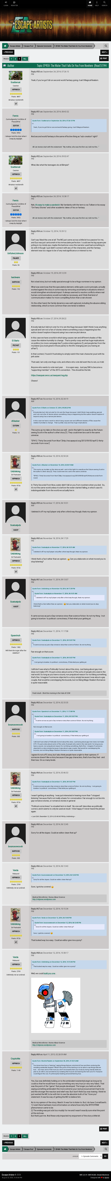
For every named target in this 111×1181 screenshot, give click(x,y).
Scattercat (15, 82)
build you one (49, 973)
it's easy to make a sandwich (47, 205)
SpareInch (15, 635)
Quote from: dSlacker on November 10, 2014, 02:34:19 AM (52, 465)
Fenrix (15, 116)
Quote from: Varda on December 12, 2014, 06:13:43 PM (51, 918)
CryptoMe (15, 1058)
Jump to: (76, 1156)
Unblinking (15, 471)
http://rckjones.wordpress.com (44, 899)
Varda (15, 870)
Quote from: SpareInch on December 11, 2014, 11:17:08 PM (53, 711)
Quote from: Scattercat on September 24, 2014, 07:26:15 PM (53, 121)
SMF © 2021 (92, 1175)
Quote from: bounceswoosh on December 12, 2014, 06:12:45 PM (55, 875)
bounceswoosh (15, 724)
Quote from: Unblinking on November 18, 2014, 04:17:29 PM (53, 589)
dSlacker (15, 421)
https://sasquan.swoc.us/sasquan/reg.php (49, 375)
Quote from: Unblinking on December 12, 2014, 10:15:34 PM (53, 962)
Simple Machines (103, 1175)
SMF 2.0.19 (83, 1175)
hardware (15, 277)
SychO (107, 1178)
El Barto (15, 340)
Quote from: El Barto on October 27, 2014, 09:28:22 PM (51, 408)
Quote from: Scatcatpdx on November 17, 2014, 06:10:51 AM (53, 547)
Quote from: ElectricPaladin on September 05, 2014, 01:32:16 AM (55, 1061)
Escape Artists (8, 1175)
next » (104, 52)
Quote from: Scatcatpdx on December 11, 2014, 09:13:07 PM (53, 640)
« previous (8, 52)
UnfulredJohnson (15, 253)
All (25, 59)
